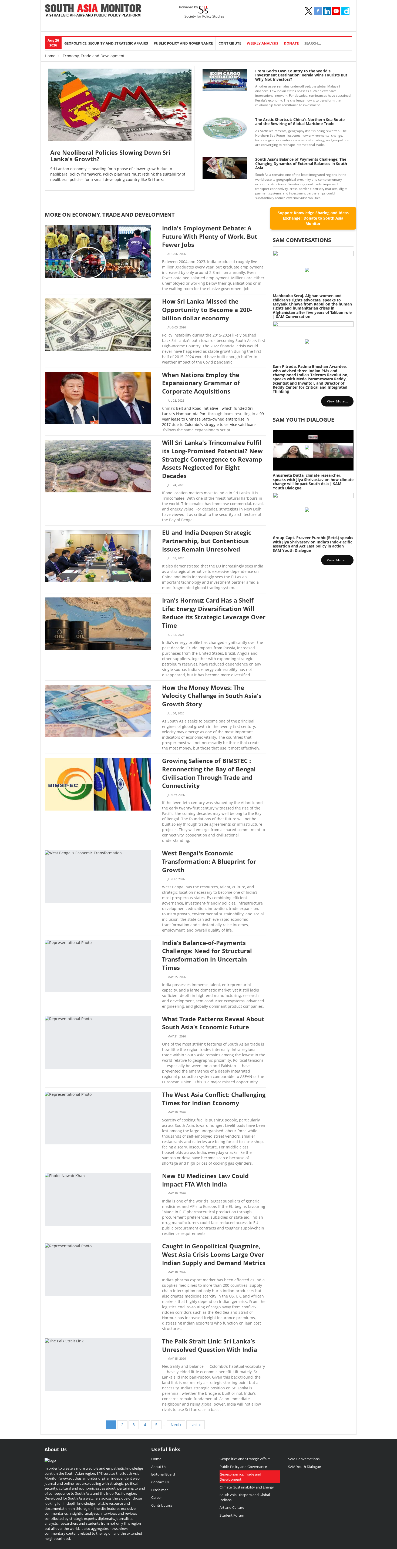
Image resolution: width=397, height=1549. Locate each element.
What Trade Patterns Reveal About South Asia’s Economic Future (213, 1023)
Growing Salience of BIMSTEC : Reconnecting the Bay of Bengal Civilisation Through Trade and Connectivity (209, 773)
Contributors (161, 1505)
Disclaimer (159, 1489)
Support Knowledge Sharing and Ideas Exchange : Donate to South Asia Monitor (313, 218)
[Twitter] (309, 11)
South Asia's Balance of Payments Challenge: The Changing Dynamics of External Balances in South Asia (301, 163)
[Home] (93, 11)
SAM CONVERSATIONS (302, 240)
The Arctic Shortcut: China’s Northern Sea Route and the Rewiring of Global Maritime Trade (300, 121)
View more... (337, 401)
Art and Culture (232, 1507)
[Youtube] (336, 11)
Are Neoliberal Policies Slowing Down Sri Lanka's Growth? (110, 155)
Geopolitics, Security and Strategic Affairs (106, 43)
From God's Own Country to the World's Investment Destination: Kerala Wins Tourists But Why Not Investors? (301, 75)
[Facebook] (318, 11)
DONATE (291, 43)
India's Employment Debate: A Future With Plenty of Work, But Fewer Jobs (209, 236)
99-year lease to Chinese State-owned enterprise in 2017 (213, 419)
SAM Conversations (303, 1458)
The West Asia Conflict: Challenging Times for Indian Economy (213, 1098)
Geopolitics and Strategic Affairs (245, 1458)
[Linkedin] (327, 11)
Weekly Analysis (262, 43)
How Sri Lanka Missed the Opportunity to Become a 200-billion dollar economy (207, 309)
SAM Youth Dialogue (303, 419)
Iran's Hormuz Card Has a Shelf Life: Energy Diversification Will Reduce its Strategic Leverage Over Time (213, 612)
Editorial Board (163, 1474)
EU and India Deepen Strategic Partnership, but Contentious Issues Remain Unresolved (206, 540)
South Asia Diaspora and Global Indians (245, 1497)
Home (50, 55)
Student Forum (232, 1515)
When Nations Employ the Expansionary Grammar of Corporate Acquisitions (201, 383)
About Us (158, 1466)
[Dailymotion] (345, 11)
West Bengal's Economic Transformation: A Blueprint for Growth (209, 861)
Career (156, 1497)
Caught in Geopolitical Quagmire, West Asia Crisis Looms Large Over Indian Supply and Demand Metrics (213, 1254)
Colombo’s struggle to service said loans (220, 424)
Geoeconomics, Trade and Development (240, 1477)
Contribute (229, 43)
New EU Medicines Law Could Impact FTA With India (205, 1180)
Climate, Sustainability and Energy (247, 1487)
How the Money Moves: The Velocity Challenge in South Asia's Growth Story (211, 695)
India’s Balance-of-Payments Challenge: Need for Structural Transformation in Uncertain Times (207, 955)
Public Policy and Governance (183, 43)
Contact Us (160, 1482)
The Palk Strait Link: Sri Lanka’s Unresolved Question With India (209, 1345)
